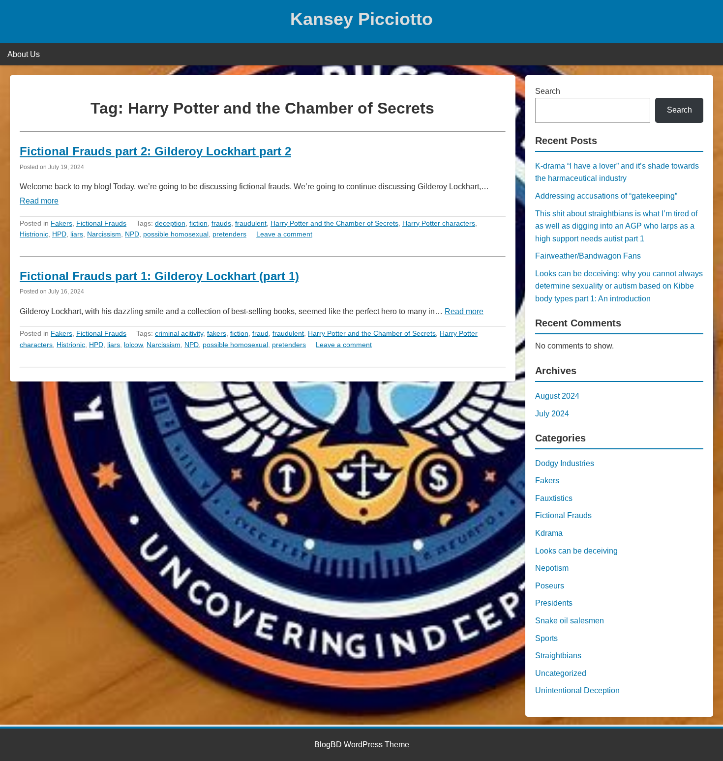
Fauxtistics (553, 498)
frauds (221, 223)
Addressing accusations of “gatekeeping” (606, 196)
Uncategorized (560, 673)
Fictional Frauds (101, 223)
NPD (132, 234)
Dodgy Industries (564, 463)
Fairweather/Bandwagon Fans (588, 256)
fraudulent (251, 223)
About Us (23, 54)
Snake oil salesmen (569, 620)
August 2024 (557, 396)
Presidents (553, 603)
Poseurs (549, 586)
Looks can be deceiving (576, 551)
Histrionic (34, 234)
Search (547, 91)
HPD (59, 234)
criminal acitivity (179, 333)
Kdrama (549, 533)
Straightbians (558, 655)
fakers (216, 333)
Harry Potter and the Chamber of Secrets (334, 223)
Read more (39, 201)
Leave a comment (284, 234)
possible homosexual (176, 234)
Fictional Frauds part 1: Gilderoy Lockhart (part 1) (159, 276)
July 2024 (552, 414)
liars (76, 234)
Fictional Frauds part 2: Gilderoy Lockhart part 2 (155, 151)
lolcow (133, 345)
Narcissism (104, 234)
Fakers (61, 223)
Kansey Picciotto (361, 19)
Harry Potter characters (438, 223)
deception (170, 223)
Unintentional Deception (577, 690)
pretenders (229, 234)
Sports (546, 638)
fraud (260, 333)
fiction (198, 223)
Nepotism (552, 568)
